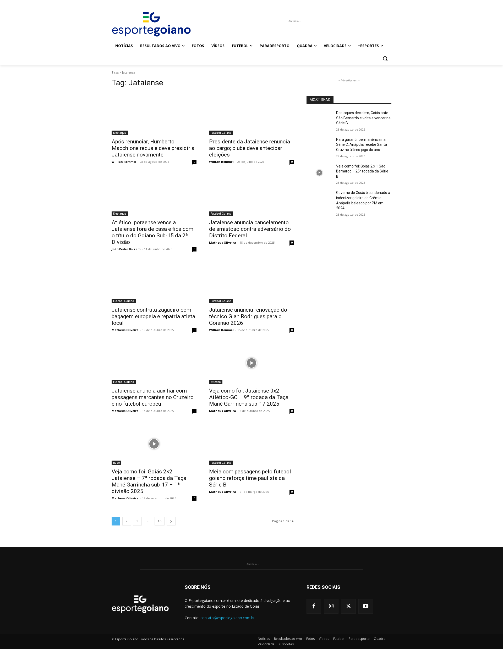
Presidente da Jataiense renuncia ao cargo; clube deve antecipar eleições (249, 148)
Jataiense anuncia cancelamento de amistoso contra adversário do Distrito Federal (250, 229)
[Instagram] (331, 606)
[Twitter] (348, 606)
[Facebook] (314, 606)
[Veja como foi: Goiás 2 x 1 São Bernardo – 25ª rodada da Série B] (319, 173)
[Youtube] (365, 606)
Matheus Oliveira (222, 242)
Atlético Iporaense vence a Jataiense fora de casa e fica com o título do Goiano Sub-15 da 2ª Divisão (152, 232)
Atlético (216, 382)
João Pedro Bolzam (126, 249)
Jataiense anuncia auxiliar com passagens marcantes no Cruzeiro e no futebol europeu (153, 397)
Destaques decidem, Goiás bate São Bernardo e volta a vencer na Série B (363, 118)
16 (159, 521)
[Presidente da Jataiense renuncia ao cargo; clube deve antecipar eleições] (251, 114)
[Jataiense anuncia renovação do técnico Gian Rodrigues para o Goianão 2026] (251, 282)
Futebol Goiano (221, 133)
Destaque (119, 133)
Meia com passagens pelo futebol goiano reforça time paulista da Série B (250, 478)
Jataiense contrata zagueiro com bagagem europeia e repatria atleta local (153, 316)
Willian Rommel (124, 162)
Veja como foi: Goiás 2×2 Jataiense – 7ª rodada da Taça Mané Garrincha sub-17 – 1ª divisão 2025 (149, 481)
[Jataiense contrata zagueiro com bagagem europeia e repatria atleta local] (154, 282)
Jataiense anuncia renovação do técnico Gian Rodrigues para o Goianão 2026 (248, 316)
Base (116, 463)
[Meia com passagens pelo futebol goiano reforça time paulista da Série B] (251, 444)
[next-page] (171, 521)
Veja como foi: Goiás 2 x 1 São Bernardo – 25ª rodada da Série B (362, 171)
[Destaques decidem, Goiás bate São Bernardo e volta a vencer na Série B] (319, 119)
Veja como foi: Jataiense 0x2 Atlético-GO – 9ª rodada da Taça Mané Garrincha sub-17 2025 (248, 397)
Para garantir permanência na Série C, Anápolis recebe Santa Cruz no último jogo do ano (361, 144)
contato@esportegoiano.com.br (227, 617)
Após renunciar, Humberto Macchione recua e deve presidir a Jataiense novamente (153, 148)
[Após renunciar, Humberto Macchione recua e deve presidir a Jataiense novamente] (154, 114)
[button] (385, 58)
